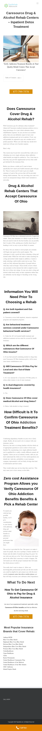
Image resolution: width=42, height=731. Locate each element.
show (19, 78)
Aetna (5, 655)
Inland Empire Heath (9, 669)
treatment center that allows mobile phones (21, 574)
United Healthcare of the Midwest (13, 662)
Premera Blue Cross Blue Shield (13, 649)
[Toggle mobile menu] (38, 3)
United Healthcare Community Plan (14, 660)
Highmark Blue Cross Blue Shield (13, 642)
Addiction (28, 422)
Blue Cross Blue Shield (10, 640)
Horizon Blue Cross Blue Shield (13, 644)
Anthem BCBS (7, 637)
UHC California (8, 667)
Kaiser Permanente (9, 658)
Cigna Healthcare (8, 653)
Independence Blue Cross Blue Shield (14, 646)
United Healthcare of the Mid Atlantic (14, 665)
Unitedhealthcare (8, 651)
